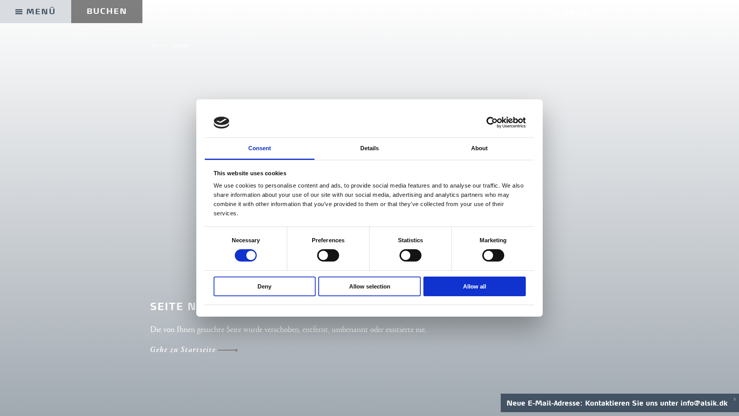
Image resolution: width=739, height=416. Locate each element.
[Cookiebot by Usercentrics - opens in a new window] (492, 122)
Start (181, 47)
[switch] (328, 255)
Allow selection (369, 286)
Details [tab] (369, 148)
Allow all (474, 286)
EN (570, 12)
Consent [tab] (259, 148)
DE (584, 12)
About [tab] (479, 148)
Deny (264, 286)
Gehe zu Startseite (183, 350)
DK (555, 12)
